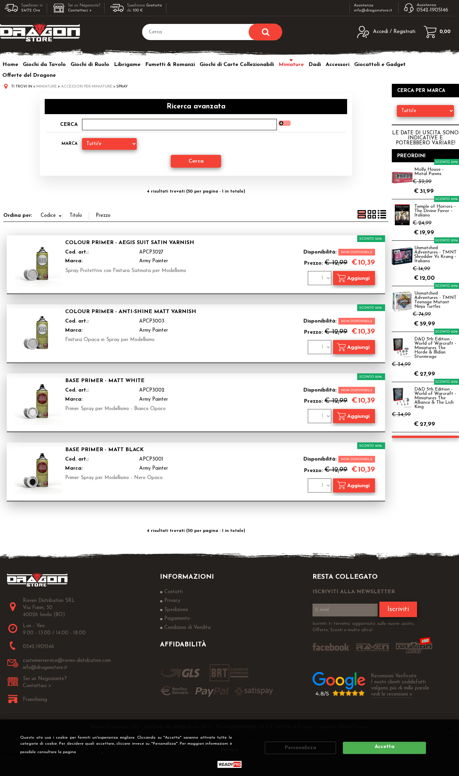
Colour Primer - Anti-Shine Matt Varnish (130, 311)
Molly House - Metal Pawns (429, 171)
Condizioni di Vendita (187, 627)
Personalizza (300, 747)
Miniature (291, 64)
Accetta (384, 746)
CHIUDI (450, 728)
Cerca (69, 124)
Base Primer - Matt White (104, 380)
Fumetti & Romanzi (170, 64)
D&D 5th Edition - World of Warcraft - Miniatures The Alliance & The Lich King (435, 398)
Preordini (411, 156)
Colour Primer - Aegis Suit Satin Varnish (129, 242)
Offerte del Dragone (29, 75)
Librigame (127, 64)
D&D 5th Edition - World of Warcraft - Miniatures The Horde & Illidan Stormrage (435, 348)
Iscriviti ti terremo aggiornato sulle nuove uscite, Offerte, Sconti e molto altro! (363, 627)
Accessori (337, 64)
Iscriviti (398, 609)
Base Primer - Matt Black (104, 449)
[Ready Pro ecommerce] (229, 764)
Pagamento (177, 618)
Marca (69, 143)
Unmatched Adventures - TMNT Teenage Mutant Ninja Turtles (435, 300)
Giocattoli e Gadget (380, 64)
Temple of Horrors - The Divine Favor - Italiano (435, 210)
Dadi (314, 64)
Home (10, 64)
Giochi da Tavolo (44, 64)
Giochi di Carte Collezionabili (237, 64)
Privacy (91, 752)
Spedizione (176, 609)
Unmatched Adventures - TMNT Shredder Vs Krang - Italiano (435, 254)
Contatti (173, 592)
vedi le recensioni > (392, 694)
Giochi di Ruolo (90, 64)
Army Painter (153, 261)
